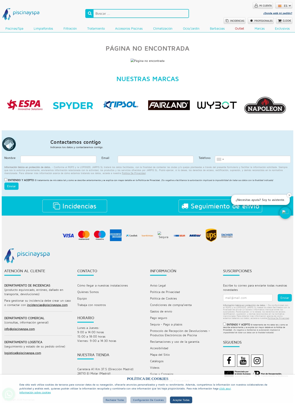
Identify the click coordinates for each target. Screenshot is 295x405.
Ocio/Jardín (191, 28)
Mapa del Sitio (160, 354)
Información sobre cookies (35, 392)
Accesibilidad (159, 348)
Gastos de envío (161, 311)
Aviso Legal (158, 285)
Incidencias (78, 206)
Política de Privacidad (149, 180)
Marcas (260, 28)
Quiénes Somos (88, 292)
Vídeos (154, 367)
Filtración (70, 28)
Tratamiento (96, 28)
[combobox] (220, 159)
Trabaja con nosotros (91, 305)
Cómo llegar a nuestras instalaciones (102, 285)
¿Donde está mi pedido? (277, 13)
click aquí (225, 388)
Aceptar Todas (181, 400)
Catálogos (156, 361)
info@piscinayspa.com (19, 329)
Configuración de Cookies (148, 400)
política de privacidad (134, 173)
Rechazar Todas (115, 400)
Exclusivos (282, 28)
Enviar (11, 186)
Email (105, 158)
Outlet (239, 28)
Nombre (10, 158)
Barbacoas (217, 28)
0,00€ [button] (287, 20)
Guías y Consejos (161, 374)
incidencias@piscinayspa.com (47, 305)
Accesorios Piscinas (129, 28)
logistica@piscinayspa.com (22, 353)
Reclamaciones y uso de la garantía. (175, 341)
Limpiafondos (43, 28)
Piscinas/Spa (14, 28)
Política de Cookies (163, 298)
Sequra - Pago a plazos (166, 324)
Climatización (163, 28)
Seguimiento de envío (223, 206)
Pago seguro (158, 318)
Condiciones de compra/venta (171, 305)
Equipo (82, 298)
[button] (285, 213)
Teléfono (205, 158)
